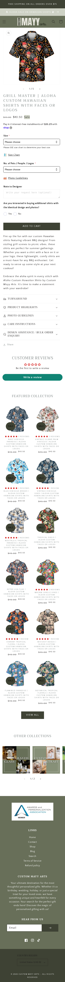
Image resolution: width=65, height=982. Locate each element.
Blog (32, 851)
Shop (32, 847)
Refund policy (32, 865)
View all (32, 715)
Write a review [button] (32, 377)
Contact (32, 842)
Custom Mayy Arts (29, 974)
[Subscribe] (50, 928)
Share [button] (10, 344)
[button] (4, 21)
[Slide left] (23, 89)
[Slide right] (39, 89)
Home (32, 837)
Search (32, 856)
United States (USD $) (30, 962)
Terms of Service (33, 861)
